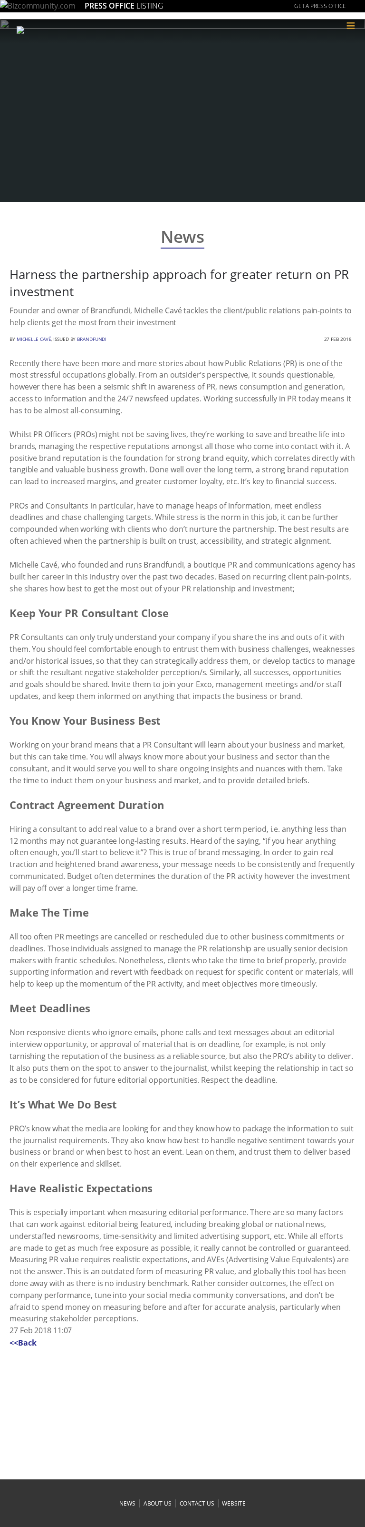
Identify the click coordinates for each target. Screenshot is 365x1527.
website (233, 1503)
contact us (197, 1503)
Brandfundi (91, 339)
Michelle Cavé (34, 339)
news (127, 1503)
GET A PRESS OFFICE (320, 6)
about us (158, 1503)
